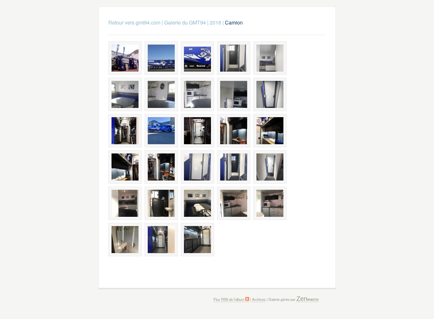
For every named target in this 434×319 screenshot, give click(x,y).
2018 (215, 22)
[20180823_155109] (270, 130)
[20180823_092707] (125, 130)
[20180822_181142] (233, 94)
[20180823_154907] (197, 130)
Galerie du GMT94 (185, 22)
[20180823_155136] (125, 167)
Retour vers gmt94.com (134, 22)
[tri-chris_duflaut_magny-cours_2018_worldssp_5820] (125, 58)
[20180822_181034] (233, 58)
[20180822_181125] (197, 94)
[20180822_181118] (161, 94)
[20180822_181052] (270, 58)
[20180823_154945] (233, 130)
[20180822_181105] (125, 94)
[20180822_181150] (270, 94)
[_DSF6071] (161, 58)
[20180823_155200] (161, 167)
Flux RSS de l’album (229, 299)
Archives (259, 299)
